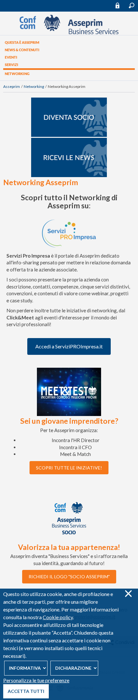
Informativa (25, 668)
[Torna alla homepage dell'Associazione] (69, 32)
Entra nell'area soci (120, 5)
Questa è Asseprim (22, 42)
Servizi (11, 64)
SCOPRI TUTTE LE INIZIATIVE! (69, 467)
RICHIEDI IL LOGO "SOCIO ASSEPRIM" (69, 576)
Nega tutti (128, 593)
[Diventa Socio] (69, 135)
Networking (17, 73)
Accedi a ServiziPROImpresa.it (69, 346)
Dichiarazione (73, 668)
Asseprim (11, 86)
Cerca (131, 5)
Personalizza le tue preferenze (36, 680)
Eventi (11, 57)
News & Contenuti (22, 50)
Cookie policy (58, 617)
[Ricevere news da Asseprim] (69, 175)
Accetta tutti (26, 691)
